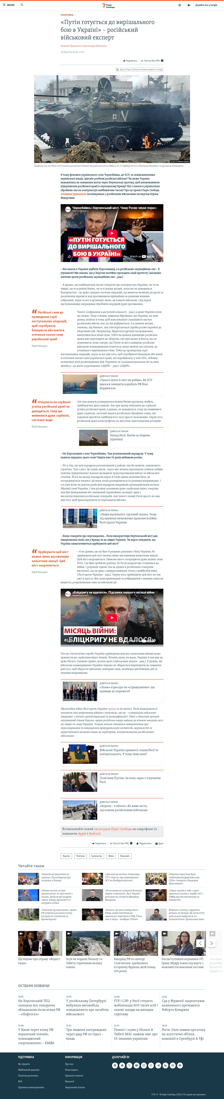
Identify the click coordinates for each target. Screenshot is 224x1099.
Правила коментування (31, 1087)
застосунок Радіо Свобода (113, 829)
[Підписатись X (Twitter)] (129, 1065)
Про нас (69, 1064)
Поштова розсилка (28, 1076)
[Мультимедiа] (189, 5)
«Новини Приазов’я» (73, 194)
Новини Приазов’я (71, 46)
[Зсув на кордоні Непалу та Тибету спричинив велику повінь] (88, 943)
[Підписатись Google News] (122, 1065)
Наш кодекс (71, 1070)
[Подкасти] (179, 5)
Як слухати (24, 1064)
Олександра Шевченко (94, 46)
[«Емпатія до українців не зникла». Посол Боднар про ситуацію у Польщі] (28, 879)
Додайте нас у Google (206, 5)
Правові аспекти (74, 1076)
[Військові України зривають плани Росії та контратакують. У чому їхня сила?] (80, 754)
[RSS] (165, 1065)
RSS (20, 1082)
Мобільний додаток (28, 1070)
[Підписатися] (180, 1065)
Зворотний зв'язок (75, 1087)
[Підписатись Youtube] (136, 1065)
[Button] (130, 61)
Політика (67, 15)
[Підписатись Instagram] (144, 1065)
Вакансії (69, 1082)
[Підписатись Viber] (151, 1065)
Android (94, 833)
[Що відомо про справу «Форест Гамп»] (40, 943)
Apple (82, 833)
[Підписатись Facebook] (115, 1065)
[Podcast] (173, 1065)
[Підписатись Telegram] (158, 1065)
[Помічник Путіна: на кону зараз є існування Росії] (80, 782)
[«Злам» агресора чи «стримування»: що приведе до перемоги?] (80, 691)
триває (112, 709)
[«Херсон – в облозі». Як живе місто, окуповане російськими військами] (80, 810)
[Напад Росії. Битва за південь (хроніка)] (93, 438)
